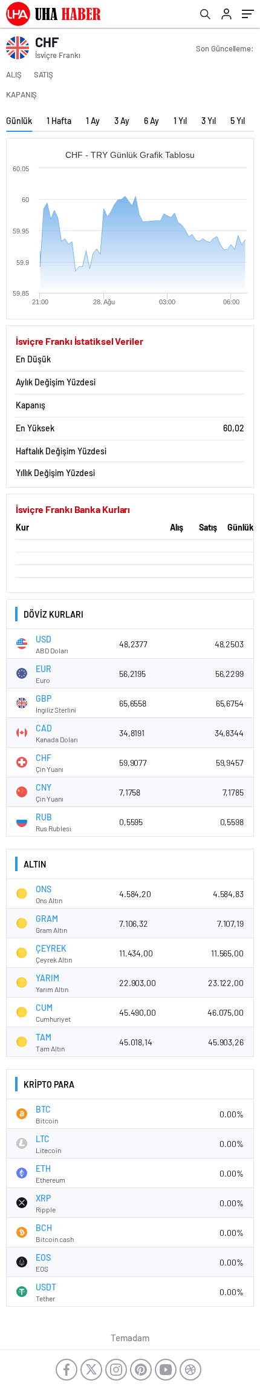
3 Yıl (208, 121)
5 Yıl (237, 121)
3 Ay (121, 121)
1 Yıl (180, 121)
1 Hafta (59, 121)
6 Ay (151, 121)
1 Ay (93, 121)
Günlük (19, 121)
